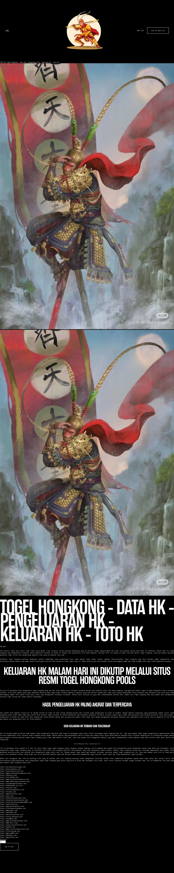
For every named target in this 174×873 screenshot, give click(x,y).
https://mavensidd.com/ (9, 804)
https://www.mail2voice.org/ (11, 794)
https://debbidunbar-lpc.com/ (11, 786)
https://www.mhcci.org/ (9, 823)
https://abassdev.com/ (8, 812)
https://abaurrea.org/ (8, 775)
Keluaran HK (4, 690)
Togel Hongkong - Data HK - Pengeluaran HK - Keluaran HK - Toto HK (32, 62)
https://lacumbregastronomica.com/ (13, 783)
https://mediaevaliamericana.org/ (13, 798)
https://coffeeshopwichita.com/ (12, 790)
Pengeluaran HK (26, 713)
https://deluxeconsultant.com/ (11, 814)
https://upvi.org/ (7, 796)
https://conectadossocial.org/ (11, 771)
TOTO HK (3, 62)
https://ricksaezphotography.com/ (13, 808)
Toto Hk (3, 748)
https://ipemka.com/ (7, 827)
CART (140, 31)
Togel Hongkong (52, 651)
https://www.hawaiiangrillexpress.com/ (15, 781)
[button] (9, 846)
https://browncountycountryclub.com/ (14, 800)
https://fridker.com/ (8, 792)
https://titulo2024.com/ (9, 777)
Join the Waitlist (158, 31)
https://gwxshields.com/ (9, 837)
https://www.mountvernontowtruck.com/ (14, 779)
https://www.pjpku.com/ (9, 810)
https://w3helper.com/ (8, 835)
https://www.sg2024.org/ (9, 833)
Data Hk (3, 733)
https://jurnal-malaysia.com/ (11, 817)
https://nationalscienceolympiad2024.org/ (16, 802)
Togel (7, 30)
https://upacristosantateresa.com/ (13, 825)
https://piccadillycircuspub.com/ (13, 767)
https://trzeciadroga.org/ (10, 831)
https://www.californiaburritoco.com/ (14, 829)
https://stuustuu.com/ (8, 788)
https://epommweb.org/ (8, 819)
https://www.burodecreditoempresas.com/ (15, 773)
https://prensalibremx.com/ (10, 769)
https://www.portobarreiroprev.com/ (13, 821)
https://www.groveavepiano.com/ (12, 806)
